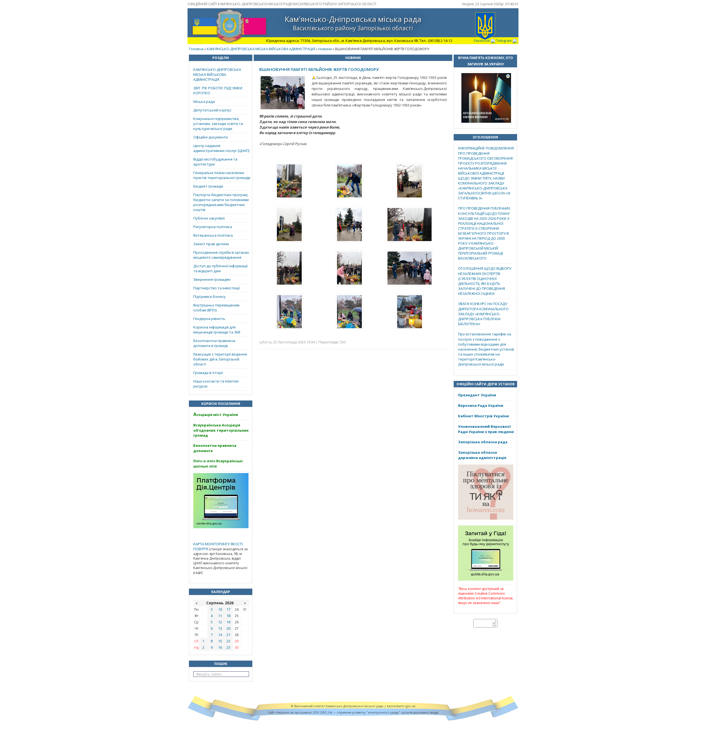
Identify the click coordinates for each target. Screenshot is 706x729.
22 (228, 641)
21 (228, 634)
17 (228, 609)
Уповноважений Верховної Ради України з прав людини (486, 429)
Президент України (477, 394)
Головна (196, 48)
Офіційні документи (210, 137)
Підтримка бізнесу (209, 296)
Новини (325, 48)
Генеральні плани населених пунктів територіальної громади (221, 175)
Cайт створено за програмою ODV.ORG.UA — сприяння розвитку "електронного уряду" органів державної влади (353, 712)
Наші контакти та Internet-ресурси (216, 384)
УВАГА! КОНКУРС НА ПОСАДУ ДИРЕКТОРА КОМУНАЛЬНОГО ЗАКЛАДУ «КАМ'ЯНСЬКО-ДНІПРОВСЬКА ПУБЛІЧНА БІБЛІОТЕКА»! (483, 313)
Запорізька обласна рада (482, 441)
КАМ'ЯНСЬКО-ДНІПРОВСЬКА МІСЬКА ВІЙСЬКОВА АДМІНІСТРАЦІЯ (261, 48)
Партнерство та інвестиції (216, 287)
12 (220, 621)
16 (220, 647)
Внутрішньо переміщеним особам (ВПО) (216, 308)
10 (220, 609)
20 (228, 628)
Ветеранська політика (213, 235)
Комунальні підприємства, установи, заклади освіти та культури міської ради (218, 123)
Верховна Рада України (480, 405)
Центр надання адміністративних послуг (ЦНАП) (221, 148)
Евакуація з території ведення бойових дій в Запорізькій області (220, 359)
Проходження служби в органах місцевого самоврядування (221, 255)
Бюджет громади (208, 186)
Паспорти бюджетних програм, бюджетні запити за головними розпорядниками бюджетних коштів (221, 202)
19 (228, 621)
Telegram (504, 40)
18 (228, 615)
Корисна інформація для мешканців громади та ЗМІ (216, 330)
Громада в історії (208, 372)
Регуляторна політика (212, 226)
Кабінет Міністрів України (483, 415)
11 (220, 615)
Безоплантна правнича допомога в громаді (214, 343)
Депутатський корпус (212, 110)
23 (228, 647)
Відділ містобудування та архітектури (215, 162)
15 (220, 641)
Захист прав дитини (211, 243)
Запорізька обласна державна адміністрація (482, 455)
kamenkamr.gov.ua (401, 706)
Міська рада (204, 101)
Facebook (482, 40)
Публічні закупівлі (209, 218)
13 (220, 628)
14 (220, 634)
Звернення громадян (212, 279)
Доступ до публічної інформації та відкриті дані (220, 268)
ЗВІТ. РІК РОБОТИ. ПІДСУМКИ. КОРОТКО (218, 90)
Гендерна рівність (209, 318)
